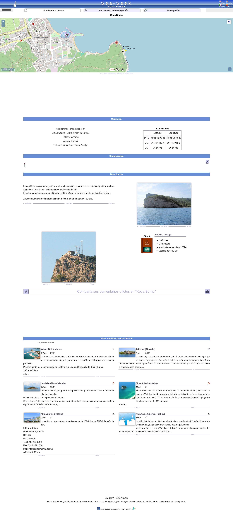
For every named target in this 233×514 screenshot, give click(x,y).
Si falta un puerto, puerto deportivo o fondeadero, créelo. (126, 501)
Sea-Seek (116, 3)
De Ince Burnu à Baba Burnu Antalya (70, 145)
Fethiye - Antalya (71, 137)
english (222, 3)
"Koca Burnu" (116, 292)
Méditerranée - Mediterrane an (70, 129)
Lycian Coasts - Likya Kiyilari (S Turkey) (71, 133)
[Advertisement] (116, 94)
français (229, 3)
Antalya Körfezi (70, 141)
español (229, 7)
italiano (222, 7)
